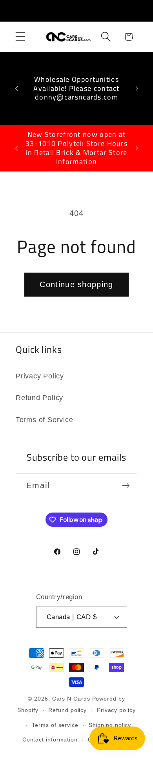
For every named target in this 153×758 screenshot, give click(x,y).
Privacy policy (116, 710)
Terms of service (55, 725)
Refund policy (67, 710)
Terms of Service (44, 420)
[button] (20, 37)
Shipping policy (110, 725)
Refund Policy (39, 398)
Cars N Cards (71, 698)
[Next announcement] (137, 88)
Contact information (50, 739)
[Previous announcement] (16, 88)
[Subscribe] (126, 486)
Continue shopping (76, 284)
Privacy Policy (40, 376)
